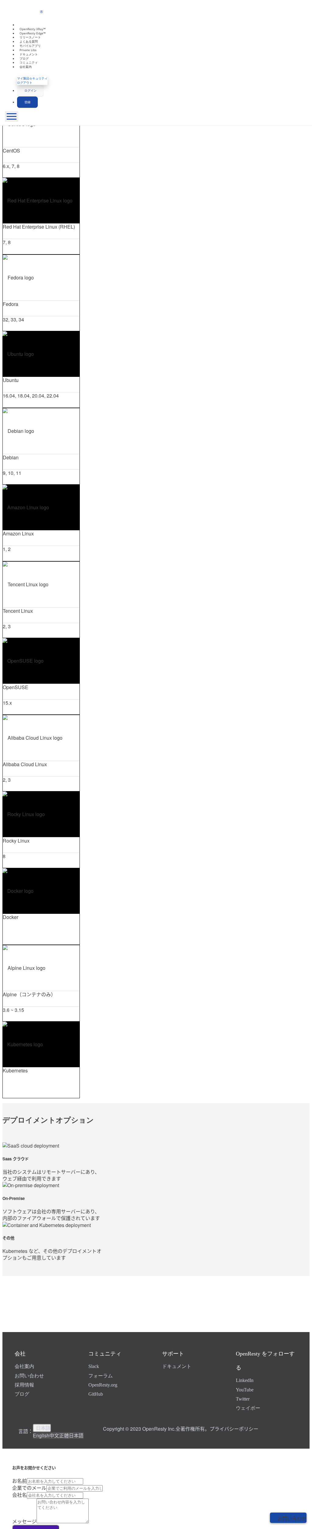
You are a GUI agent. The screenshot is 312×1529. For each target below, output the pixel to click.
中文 (54, 1435)
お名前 (19, 1480)
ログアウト (24, 82)
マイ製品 (23, 78)
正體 (64, 1435)
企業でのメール (29, 1487)
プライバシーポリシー (234, 1428)
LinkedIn (245, 1380)
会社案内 (26, 67)
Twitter (243, 1398)
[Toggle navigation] (11, 116)
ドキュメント (176, 1366)
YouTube (245, 1389)
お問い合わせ (29, 1375)
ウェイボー (248, 1408)
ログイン (30, 90)
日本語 (43, 1428)
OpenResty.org (102, 1384)
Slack (93, 1366)
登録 (27, 102)
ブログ (22, 1394)
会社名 (19, 1494)
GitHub (95, 1394)
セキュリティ (38, 78)
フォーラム (100, 1375)
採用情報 (24, 1384)
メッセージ (24, 1521)
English (41, 1435)
